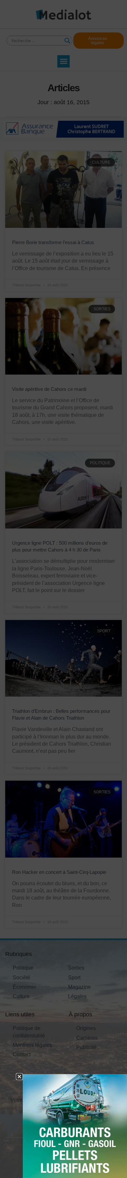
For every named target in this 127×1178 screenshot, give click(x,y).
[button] (19, 1076)
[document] (63, 589)
